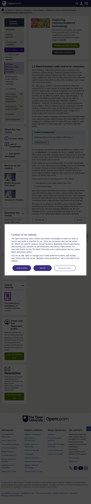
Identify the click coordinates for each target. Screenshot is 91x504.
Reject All (43, 268)
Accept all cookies (21, 268)
